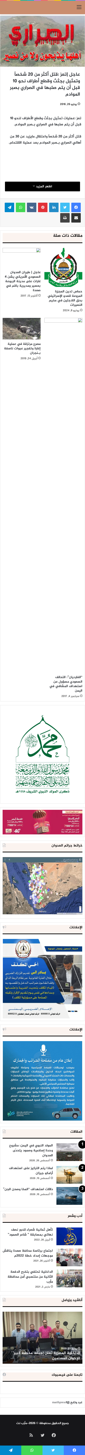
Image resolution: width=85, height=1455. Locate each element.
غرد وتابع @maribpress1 (67, 1402)
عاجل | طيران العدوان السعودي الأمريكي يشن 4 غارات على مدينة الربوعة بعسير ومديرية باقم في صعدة (23, 281)
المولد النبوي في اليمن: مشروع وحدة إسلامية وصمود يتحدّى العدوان (31, 1150)
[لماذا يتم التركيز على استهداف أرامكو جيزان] (69, 1175)
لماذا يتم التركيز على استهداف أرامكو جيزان (31, 1171)
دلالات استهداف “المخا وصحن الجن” (28, 1189)
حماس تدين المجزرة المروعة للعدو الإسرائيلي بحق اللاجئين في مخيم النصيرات (65, 298)
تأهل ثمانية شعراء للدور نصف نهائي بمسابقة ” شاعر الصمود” (30, 1232)
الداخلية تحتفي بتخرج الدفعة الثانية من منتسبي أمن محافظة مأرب (30, 1276)
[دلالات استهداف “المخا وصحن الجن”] (69, 1196)
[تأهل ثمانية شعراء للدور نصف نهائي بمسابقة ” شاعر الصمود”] (69, 1236)
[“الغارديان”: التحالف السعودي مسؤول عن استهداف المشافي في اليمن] (63, 495)
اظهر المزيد (43, 186)
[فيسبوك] (76, 207)
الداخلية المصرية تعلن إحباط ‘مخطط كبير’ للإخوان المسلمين (46, 1356)
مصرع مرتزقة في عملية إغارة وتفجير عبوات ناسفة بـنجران (22, 348)
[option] (42, 1338)
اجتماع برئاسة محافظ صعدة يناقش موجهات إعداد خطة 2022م (28, 1253)
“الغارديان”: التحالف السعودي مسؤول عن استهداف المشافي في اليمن (65, 684)
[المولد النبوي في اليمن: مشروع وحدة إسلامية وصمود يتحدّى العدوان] (69, 1152)
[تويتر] (65, 207)
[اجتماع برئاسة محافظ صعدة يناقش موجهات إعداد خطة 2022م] (69, 1257)
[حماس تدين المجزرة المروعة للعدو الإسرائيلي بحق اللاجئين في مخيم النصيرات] (63, 267)
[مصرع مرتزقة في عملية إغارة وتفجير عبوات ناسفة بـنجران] (22, 328)
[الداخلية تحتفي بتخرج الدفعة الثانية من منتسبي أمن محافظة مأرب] (69, 1278)
